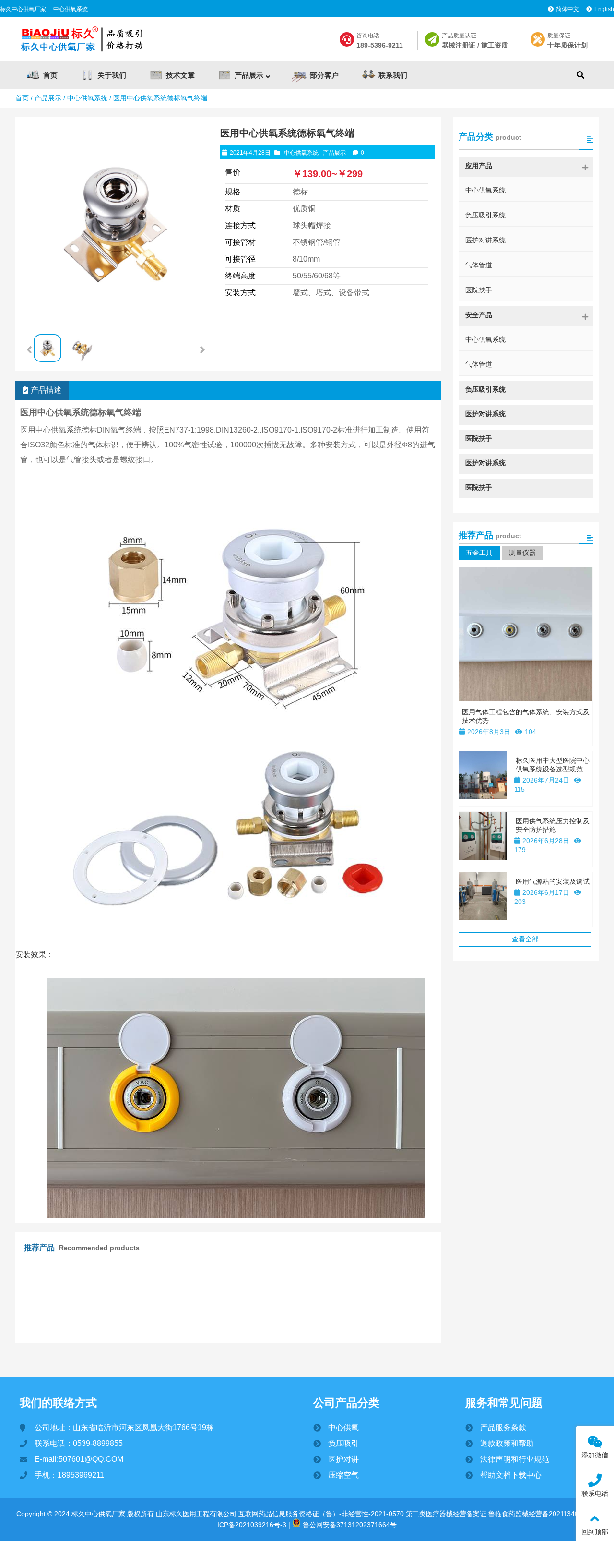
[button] (202, 350)
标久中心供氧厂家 (23, 9)
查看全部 (525, 939)
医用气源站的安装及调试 (553, 881)
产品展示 (48, 98)
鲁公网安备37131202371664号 (349, 1525)
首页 (22, 98)
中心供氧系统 (70, 9)
